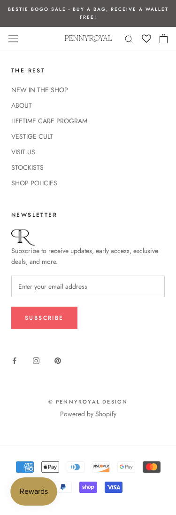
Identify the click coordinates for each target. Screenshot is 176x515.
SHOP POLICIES (34, 183)
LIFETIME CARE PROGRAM (49, 121)
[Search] (129, 38)
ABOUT (21, 105)
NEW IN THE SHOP (39, 90)
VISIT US (23, 152)
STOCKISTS (27, 167)
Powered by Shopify (88, 414)
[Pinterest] (57, 360)
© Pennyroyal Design (88, 401)
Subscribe (44, 318)
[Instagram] (36, 360)
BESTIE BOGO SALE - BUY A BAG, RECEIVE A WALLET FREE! (88, 13)
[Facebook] (14, 360)
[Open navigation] (13, 38)
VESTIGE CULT (32, 136)
